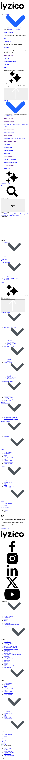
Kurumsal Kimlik (8, 460)
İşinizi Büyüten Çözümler (7, 381)
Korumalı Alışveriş (8, 397)
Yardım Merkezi (8, 503)
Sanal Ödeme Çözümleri (10, 327)
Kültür (5, 456)
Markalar (3, 260)
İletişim (5, 505)
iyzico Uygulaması (5, 242)
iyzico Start (3, 740)
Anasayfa (6, 510)
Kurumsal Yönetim (8, 462)
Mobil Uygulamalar (5, 403)
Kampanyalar (4, 259)
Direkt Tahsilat (21, 138)
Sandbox (6, 483)
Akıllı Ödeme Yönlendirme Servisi (12, 654)
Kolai (2, 283)
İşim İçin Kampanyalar (9, 398)
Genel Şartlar (7, 749)
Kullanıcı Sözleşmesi (9, 752)
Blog (2, 738)
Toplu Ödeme (10, 345)
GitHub (5, 485)
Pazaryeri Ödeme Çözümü (10, 646)
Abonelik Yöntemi (20, 124)
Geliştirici (3, 466)
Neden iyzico (7, 453)
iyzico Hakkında (8, 452)
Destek (2, 282)
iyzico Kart (6, 279)
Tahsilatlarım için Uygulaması (11, 419)
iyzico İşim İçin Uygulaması (10, 417)
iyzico (2, 449)
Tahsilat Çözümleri (8, 362)
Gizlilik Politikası (8, 751)
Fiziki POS (6, 132)
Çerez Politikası (7, 748)
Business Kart (7, 436)
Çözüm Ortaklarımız (9, 486)
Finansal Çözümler (5, 421)
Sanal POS (6, 124)
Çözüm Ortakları (8, 400)
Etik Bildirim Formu (9, 755)
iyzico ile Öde (7, 277)
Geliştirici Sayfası (8, 482)
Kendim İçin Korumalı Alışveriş (11, 278)
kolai (5, 256)
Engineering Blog (8, 487)
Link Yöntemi (12, 124)
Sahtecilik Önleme (8, 653)
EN (1, 185)
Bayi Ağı (6, 138)
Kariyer (5, 455)
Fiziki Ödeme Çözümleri (10, 346)
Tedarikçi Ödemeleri (13, 138)
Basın (5, 459)
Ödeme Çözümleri (5, 262)
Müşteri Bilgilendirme (9, 463)
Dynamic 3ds (7, 651)
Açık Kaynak (7, 480)
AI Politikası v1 (7, 754)
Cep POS (11, 132)
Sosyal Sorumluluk (8, 457)
